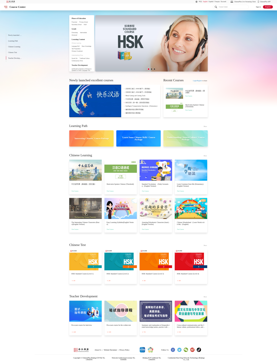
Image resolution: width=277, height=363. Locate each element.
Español (211, 1)
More (205, 126)
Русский (223, 1)
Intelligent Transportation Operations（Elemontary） (142, 106)
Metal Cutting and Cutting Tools (135, 95)
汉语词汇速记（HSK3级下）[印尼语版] (139, 92)
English (205, 1)
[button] (149, 69)
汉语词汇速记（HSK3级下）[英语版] (138, 89)
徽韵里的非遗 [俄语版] (133, 113)
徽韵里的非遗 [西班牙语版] (135, 109)
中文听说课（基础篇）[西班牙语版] (137, 99)
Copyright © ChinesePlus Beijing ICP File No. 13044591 (89, 359)
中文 (200, 1)
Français (217, 1)
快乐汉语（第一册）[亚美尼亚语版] (137, 102)
